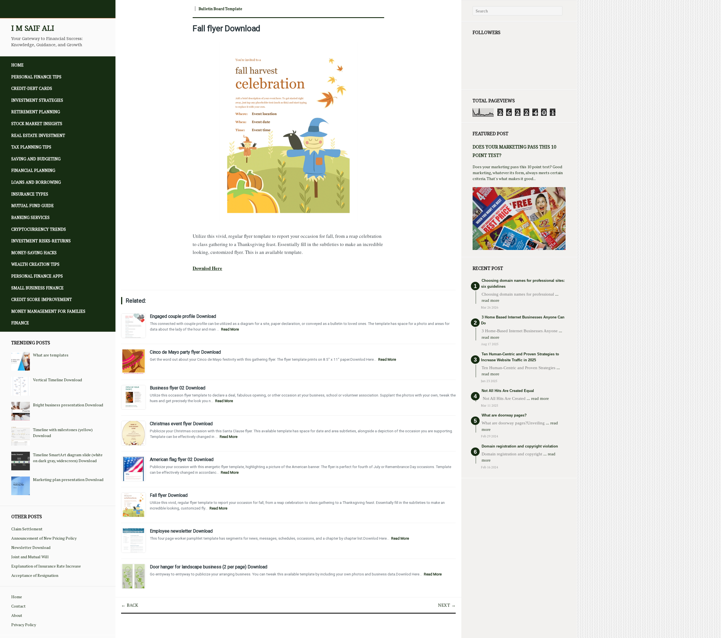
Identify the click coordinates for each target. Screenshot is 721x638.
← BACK (129, 605)
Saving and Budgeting (36, 158)
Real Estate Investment (38, 135)
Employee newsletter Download (181, 531)
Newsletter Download (30, 547)
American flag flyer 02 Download (181, 459)
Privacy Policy (23, 624)
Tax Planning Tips (31, 147)
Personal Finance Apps (37, 276)
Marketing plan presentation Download (68, 479)
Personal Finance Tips (36, 76)
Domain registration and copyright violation (520, 446)
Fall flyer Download (226, 28)
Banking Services (30, 217)
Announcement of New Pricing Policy (44, 538)
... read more (538, 398)
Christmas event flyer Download (181, 423)
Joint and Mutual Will (30, 556)
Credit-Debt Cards (31, 88)
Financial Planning (33, 170)
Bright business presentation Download (68, 404)
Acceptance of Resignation (34, 575)
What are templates (50, 355)
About (16, 615)
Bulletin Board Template (220, 8)
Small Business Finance (37, 288)
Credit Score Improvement (41, 299)
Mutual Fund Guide (32, 205)
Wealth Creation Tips (35, 264)
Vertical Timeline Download (57, 379)
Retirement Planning (35, 111)
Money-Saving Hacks (34, 252)
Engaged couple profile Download (183, 316)
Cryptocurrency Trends (38, 229)
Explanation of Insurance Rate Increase (46, 566)
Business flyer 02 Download (177, 388)
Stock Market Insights (36, 123)
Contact (18, 606)
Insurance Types (29, 194)
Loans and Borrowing (36, 182)
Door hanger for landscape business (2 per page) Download (208, 567)
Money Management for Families (48, 311)
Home (17, 65)
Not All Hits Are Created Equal (508, 391)
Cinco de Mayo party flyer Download (185, 352)
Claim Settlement (27, 528)
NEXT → (447, 605)
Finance (20, 322)
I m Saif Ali (32, 28)
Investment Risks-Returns (41, 240)
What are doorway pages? (504, 415)
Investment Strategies (37, 100)
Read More (230, 329)
